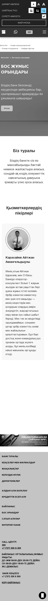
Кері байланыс (11, 583)
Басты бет (5, 57)
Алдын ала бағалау (14, 490)
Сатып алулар (11, 518)
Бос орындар (10, 512)
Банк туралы (10, 456)
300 (4, 545)
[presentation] (21, 405)
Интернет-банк (11, 525)
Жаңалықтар (10, 468)
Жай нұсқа (24, 23)
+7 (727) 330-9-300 (11, 548)
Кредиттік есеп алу (14, 496)
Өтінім (7, 108)
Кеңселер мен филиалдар (18, 462)
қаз (29, 32)
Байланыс (8, 506)
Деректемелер (11, 481)
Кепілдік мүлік (11, 475)
